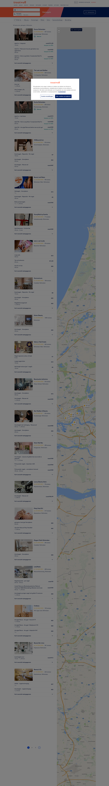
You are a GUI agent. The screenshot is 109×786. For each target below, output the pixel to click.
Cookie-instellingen (47, 96)
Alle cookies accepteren (63, 96)
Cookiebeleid (62, 91)
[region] (55, 89)
